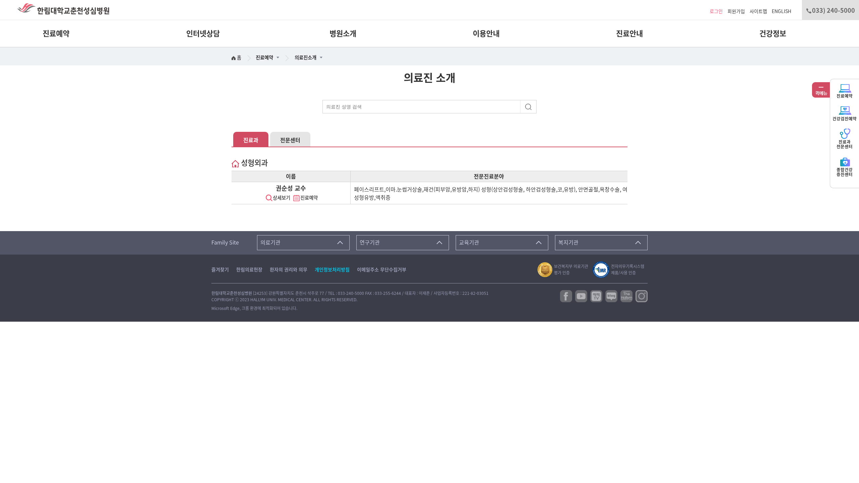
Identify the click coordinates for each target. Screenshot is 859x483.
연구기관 (370, 242)
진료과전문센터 (845, 144)
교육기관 (469, 242)
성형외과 (253, 163)
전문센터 (290, 140)
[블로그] (611, 295)
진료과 (250, 140)
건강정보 (772, 33)
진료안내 (629, 33)
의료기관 (270, 242)
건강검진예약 (844, 119)
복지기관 (568, 242)
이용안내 (486, 33)
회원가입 (736, 11)
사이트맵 (758, 11)
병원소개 (343, 33)
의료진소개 (305, 57)
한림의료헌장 (249, 269)
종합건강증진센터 (845, 172)
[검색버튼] (529, 106)
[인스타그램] (642, 295)
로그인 (716, 11)
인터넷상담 (202, 33)
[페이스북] (566, 295)
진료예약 (56, 33)
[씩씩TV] (596, 295)
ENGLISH (781, 11)
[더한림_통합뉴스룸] (626, 295)
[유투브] (581, 295)
